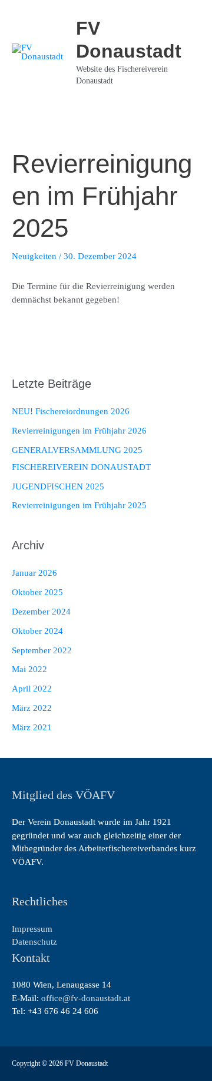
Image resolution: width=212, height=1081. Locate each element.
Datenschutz (34, 941)
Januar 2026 (34, 573)
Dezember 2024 (41, 611)
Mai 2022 (29, 669)
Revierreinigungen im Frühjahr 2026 (79, 430)
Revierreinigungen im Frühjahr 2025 (79, 505)
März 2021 (32, 727)
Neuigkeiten (34, 256)
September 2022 (42, 650)
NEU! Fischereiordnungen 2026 (71, 411)
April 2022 (32, 688)
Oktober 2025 (37, 592)
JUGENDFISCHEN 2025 (58, 486)
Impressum (32, 929)
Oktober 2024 (37, 631)
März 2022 (32, 708)
